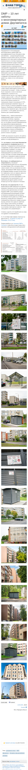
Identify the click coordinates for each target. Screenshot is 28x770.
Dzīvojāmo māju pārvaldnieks (17, 753)
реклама (5, 755)
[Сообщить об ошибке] (26, 707)
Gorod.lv (23, 707)
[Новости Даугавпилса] (14, 5)
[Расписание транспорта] (20, 6)
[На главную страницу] (3, 5)
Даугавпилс (6, 753)
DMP (18, 750)
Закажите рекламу (10, 743)
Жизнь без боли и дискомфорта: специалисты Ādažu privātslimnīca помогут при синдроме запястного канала (13, 766)
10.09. (20, 705)
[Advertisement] (14, 726)
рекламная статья (10, 750)
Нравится (3, 702)
